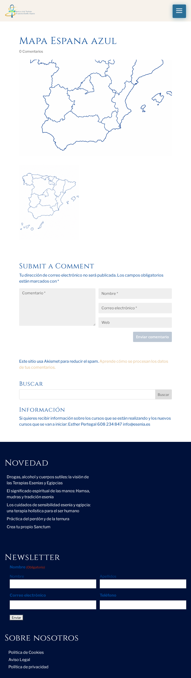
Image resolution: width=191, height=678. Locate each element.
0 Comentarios (31, 51)
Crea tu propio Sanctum (28, 526)
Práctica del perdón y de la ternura (38, 518)
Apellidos (108, 576)
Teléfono (108, 595)
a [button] (179, 11)
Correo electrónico (28, 595)
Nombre (17, 576)
